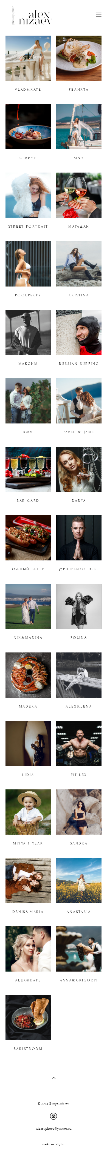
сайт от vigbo (53, 1144)
